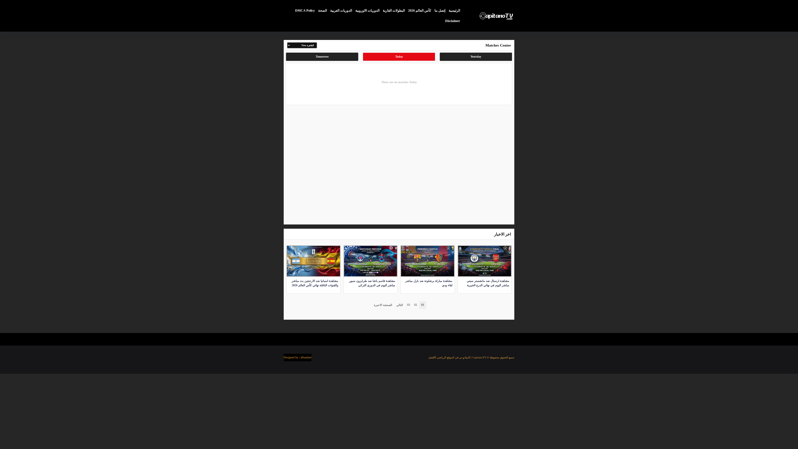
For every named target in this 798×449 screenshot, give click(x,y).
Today (399, 56)
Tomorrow (322, 56)
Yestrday (475, 56)
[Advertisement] (399, 163)
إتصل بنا (440, 10)
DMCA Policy (305, 10)
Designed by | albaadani (298, 357)
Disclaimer (452, 21)
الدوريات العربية (341, 10)
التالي (399, 305)
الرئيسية (454, 10)
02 (415, 304)
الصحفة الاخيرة (383, 305)
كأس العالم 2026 (419, 10)
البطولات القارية (394, 10)
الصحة (322, 10)
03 (408, 304)
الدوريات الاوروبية (367, 10)
